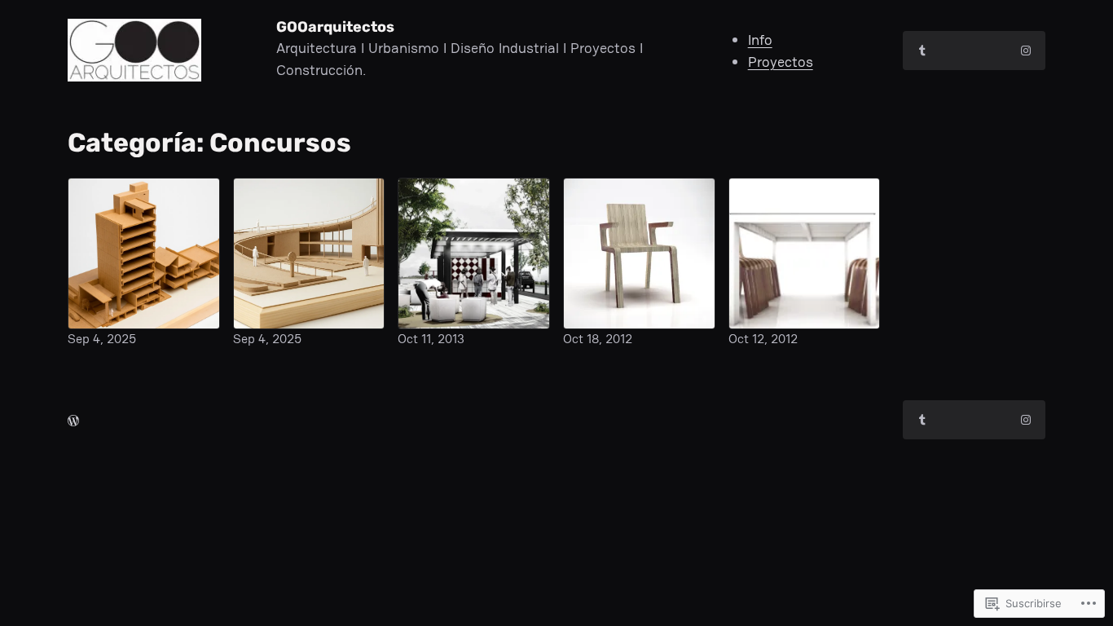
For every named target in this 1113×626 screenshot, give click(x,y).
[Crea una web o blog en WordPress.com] (73, 420)
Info (760, 39)
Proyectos (780, 61)
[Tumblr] (922, 50)
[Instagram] (1025, 50)
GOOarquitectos (335, 27)
